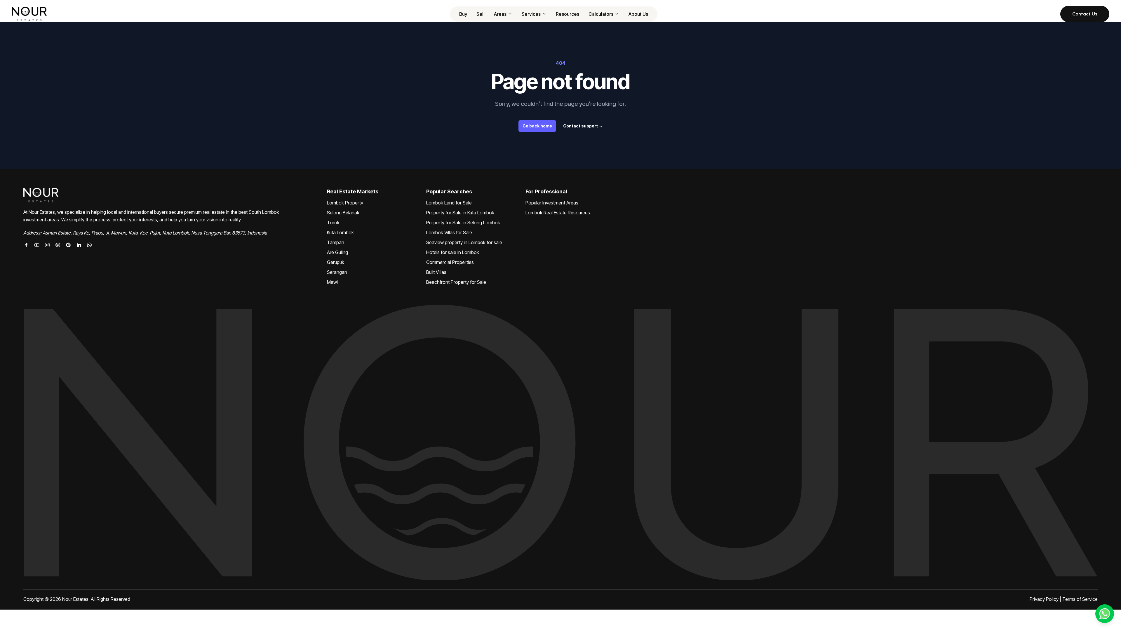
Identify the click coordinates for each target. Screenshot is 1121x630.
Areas (500, 14)
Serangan (337, 272)
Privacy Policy (1044, 599)
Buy (463, 14)
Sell (480, 14)
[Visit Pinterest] (58, 245)
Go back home (537, 125)
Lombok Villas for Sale (449, 232)
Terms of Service (1080, 599)
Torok (333, 222)
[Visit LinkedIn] (79, 245)
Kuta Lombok (340, 232)
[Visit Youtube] (37, 245)
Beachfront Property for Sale (456, 282)
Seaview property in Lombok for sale (464, 242)
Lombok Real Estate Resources (557, 213)
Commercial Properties (450, 262)
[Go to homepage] (29, 14)
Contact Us (1084, 14)
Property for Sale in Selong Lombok (463, 222)
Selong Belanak (343, 213)
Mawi (332, 282)
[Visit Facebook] (26, 245)
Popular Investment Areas (551, 203)
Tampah (335, 242)
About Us (638, 14)
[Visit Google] (68, 245)
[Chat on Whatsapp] (89, 245)
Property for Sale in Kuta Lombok (460, 213)
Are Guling (337, 252)
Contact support (583, 125)
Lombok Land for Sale (449, 203)
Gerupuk (335, 262)
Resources (567, 14)
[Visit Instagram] (47, 245)
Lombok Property (345, 203)
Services (531, 14)
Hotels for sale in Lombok (452, 252)
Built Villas (436, 272)
